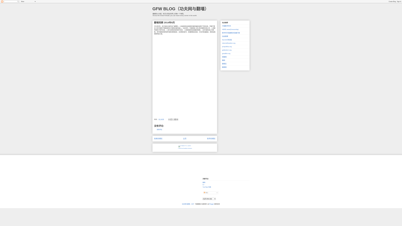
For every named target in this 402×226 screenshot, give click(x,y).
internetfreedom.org (228, 43)
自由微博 (225, 36)
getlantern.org (226, 50)
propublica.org (227, 46)
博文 (206, 192)
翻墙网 (224, 67)
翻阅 (223, 60)
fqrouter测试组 (227, 40)
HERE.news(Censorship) (230, 29)
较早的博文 (211, 139)
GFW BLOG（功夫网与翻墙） (180, 8)
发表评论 (159, 129)
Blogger (211, 204)
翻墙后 (224, 64)
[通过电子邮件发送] (169, 119)
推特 (204, 182)
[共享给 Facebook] (175, 119)
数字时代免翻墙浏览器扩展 (231, 33)
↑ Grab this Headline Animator (185, 148)
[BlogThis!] (171, 119)
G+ (203, 185)
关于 (192, 204)
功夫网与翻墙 (186, 204)
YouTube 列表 (207, 187)
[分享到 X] (173, 119)
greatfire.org (226, 53)
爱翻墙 (224, 57)
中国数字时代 (226, 26)
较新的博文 (158, 139)
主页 (184, 139)
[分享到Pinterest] (177, 119)
